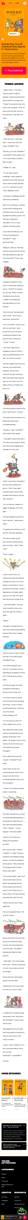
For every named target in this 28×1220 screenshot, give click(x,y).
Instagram (5, 1200)
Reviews (16, 1197)
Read (10, 3)
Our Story (4, 1197)
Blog (3, 1204)
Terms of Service (19, 1204)
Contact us (17, 1200)
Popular (4, 1174)
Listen (17, 3)
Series (3, 1177)
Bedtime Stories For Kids (7, 1185)
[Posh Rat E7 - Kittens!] (8, 1095)
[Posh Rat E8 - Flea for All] (20, 1095)
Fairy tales (5, 1181)
